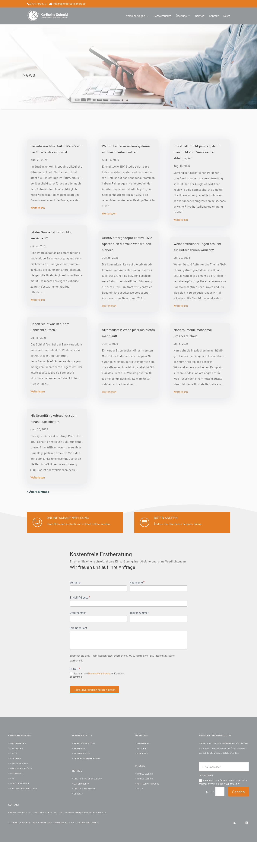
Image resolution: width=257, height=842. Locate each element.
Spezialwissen (82, 753)
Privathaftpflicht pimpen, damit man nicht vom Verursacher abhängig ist (197, 152)
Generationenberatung (87, 758)
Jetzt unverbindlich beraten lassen (94, 689)
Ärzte (13, 753)
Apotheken (16, 748)
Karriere (142, 753)
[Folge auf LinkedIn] (234, 823)
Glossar (78, 793)
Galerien (15, 758)
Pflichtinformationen (85, 822)
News (226, 15)
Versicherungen (135, 15)
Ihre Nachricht (78, 628)
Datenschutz (62, 822)
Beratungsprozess (84, 743)
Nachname (137, 582)
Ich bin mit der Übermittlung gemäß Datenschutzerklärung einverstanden (223, 782)
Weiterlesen (37, 207)
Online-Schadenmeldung (88, 778)
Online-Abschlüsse (21, 768)
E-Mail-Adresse (80, 597)
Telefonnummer (139, 612)
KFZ (12, 778)
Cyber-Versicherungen (23, 788)
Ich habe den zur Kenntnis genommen (97, 675)
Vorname (75, 582)
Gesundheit (16, 773)
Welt (140, 788)
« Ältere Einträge (38, 491)
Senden (238, 791)
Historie (142, 748)
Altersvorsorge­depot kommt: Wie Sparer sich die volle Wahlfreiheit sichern (127, 244)
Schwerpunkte (162, 15)
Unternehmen (78, 612)
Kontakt (214, 15)
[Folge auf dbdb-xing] (240, 823)
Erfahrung (80, 748)
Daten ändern (166, 517)
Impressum (46, 822)
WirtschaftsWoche (148, 783)
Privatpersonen (19, 763)
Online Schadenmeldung (68, 517)
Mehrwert (143, 743)
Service (199, 15)
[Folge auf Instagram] (246, 823)
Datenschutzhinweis (99, 673)
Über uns (181, 15)
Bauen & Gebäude (20, 783)
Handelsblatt (145, 773)
